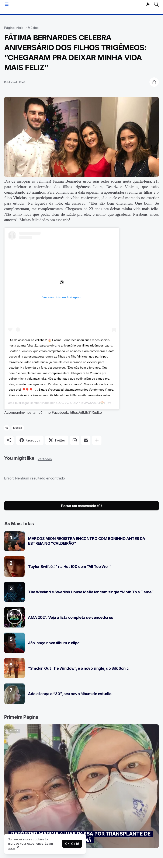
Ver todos (45, 459)
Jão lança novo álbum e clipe (53, 643)
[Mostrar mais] (96, 440)
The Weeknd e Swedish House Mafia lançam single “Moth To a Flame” (90, 592)
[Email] (85, 440)
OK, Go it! (72, 843)
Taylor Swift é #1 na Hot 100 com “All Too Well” (69, 566)
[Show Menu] (6, 4)
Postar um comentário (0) (81, 506)
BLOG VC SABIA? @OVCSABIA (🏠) (80, 402)
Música (33, 27)
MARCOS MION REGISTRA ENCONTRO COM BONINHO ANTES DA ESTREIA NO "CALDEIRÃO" (86, 541)
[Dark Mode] (148, 4)
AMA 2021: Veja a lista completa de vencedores (70, 617)
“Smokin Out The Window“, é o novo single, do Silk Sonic (78, 668)
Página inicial (14, 27)
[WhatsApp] (74, 440)
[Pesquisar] (156, 4)
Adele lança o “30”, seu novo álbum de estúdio (69, 694)
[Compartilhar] (154, 82)
